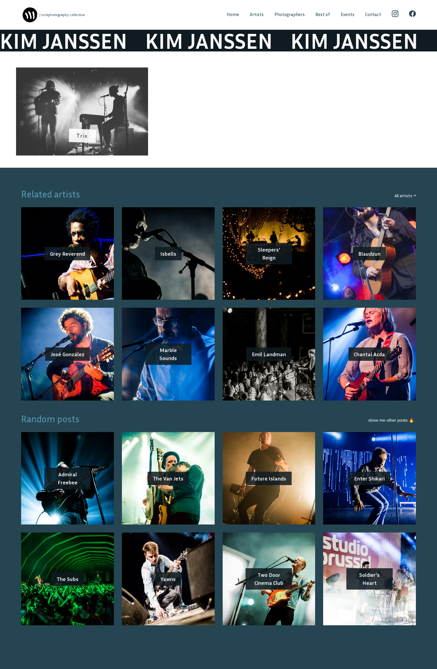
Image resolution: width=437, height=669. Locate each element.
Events (347, 14)
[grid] (218, 113)
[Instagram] (395, 15)
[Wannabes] (30, 15)
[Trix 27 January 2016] (82, 71)
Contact (373, 14)
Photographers (289, 14)
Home (233, 14)
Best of (322, 14)
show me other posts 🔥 (391, 420)
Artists (257, 14)
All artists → (405, 195)
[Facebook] (412, 15)
